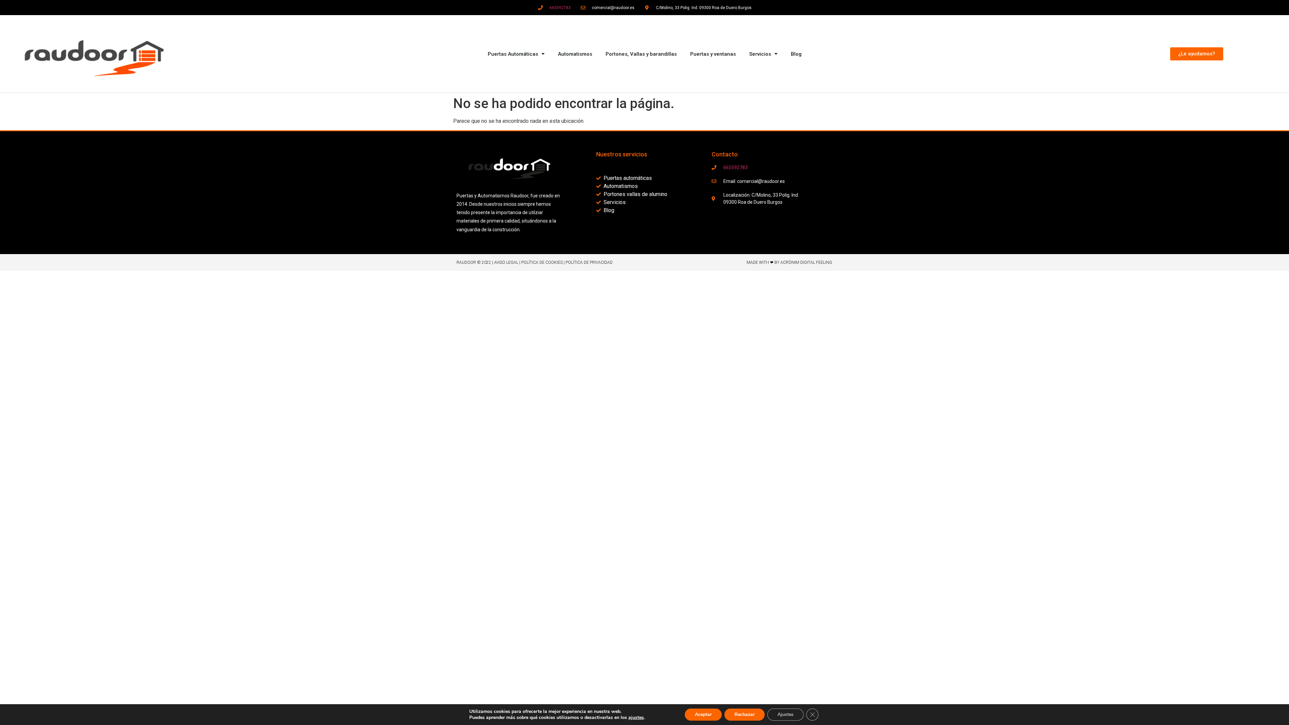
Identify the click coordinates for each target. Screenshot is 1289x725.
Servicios (760, 54)
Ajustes (785, 714)
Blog (796, 54)
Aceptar (703, 714)
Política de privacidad (589, 262)
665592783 (560, 7)
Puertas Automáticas (513, 54)
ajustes (636, 718)
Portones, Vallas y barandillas (641, 54)
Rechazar (744, 714)
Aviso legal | (507, 262)
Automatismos (575, 54)
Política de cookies (542, 262)
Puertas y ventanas (713, 54)
